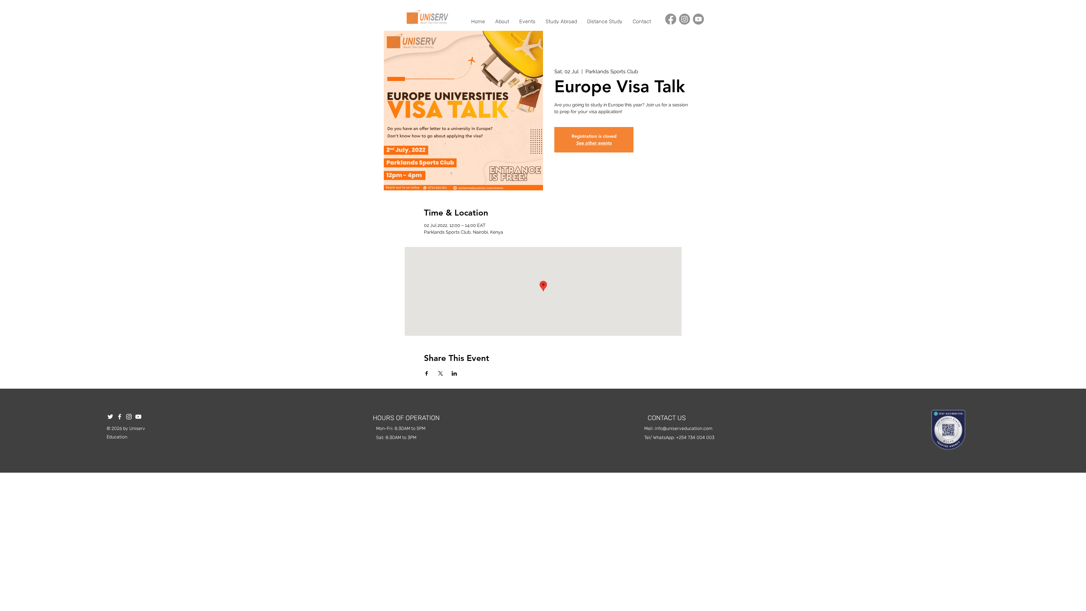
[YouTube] (138, 416)
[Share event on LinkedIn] (454, 373)
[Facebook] (670, 19)
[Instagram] (684, 19)
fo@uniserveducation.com (685, 428)
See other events (594, 143)
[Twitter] (110, 416)
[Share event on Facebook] (426, 373)
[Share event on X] (440, 373)
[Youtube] (698, 19)
